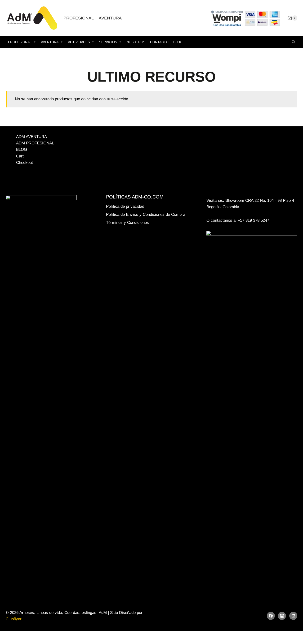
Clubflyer (14, 619)
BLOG (178, 42)
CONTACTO (159, 42)
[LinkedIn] (293, 616)
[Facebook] (271, 616)
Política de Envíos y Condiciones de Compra (145, 214)
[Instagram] (282, 616)
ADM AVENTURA (31, 136)
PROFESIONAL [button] (19, 42)
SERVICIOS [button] (108, 42)
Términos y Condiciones (127, 222)
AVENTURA (110, 18)
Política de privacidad (125, 206)
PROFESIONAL (78, 18)
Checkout (24, 162)
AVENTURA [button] (49, 42)
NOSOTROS (135, 42)
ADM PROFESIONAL (35, 143)
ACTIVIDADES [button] (79, 42)
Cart (20, 156)
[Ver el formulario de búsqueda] (293, 42)
